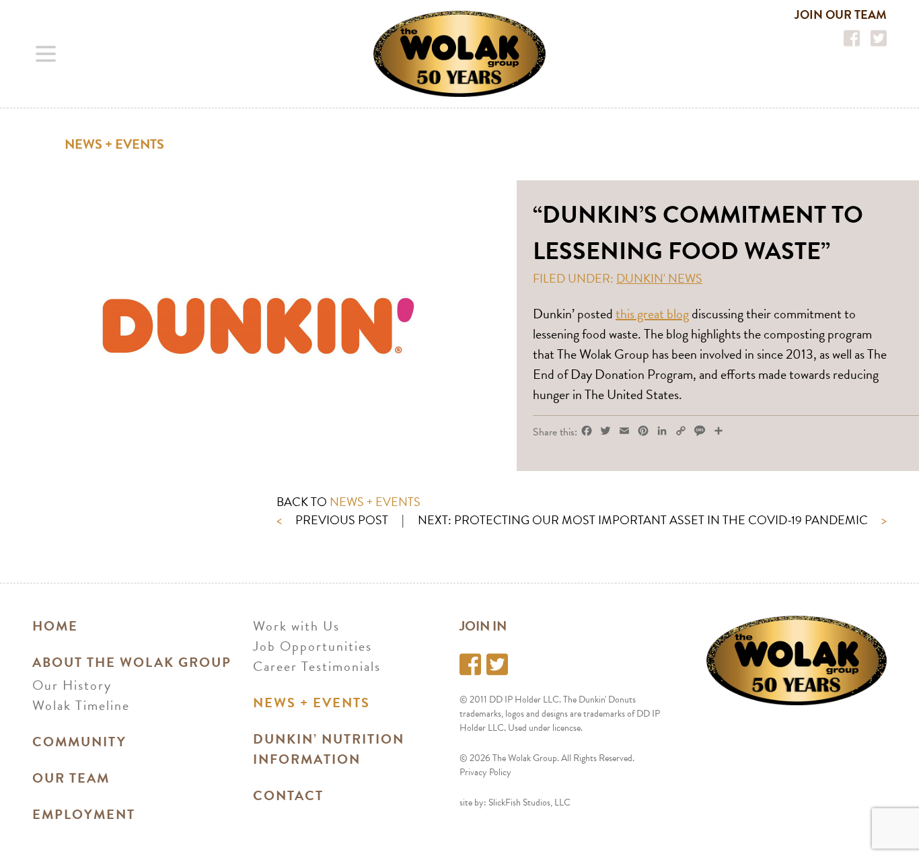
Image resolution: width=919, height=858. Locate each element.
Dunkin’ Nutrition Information (328, 749)
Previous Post (332, 520)
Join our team (841, 14)
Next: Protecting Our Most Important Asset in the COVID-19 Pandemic (652, 520)
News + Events (114, 144)
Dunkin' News (659, 278)
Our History (72, 685)
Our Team (71, 778)
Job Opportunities (312, 646)
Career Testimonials (317, 666)
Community (79, 741)
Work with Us (296, 626)
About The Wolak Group (131, 662)
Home (55, 626)
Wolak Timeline (81, 705)
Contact (288, 795)
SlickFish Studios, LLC (529, 802)
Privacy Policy (485, 772)
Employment (83, 814)
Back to (348, 502)
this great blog (652, 313)
